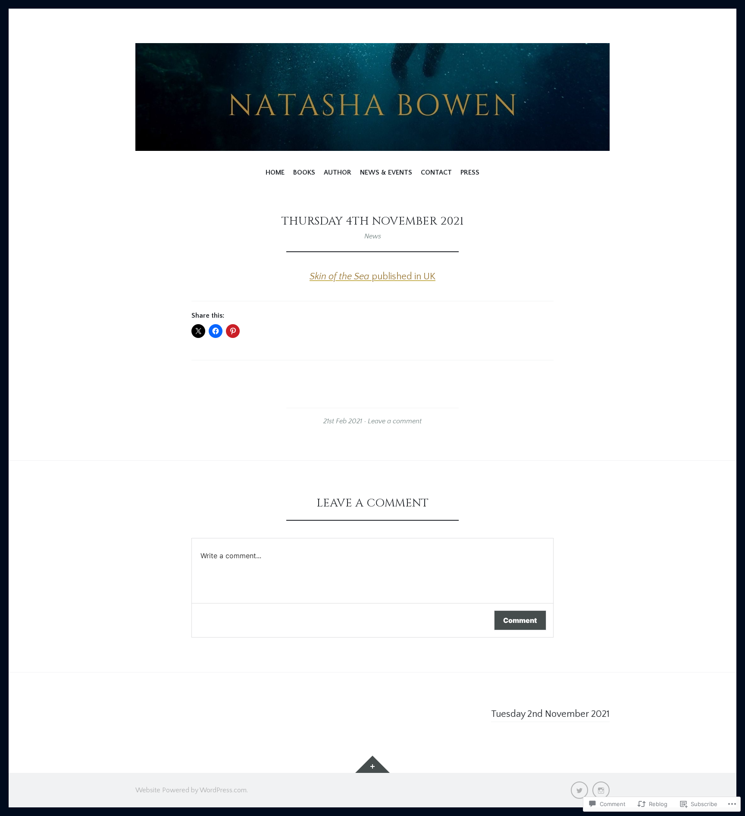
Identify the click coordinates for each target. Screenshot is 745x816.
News (372, 236)
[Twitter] (579, 790)
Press (469, 172)
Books (304, 172)
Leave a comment (395, 421)
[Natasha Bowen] (372, 97)
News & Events (386, 172)
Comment (520, 620)
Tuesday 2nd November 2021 (550, 714)
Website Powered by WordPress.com (191, 790)
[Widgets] (372, 764)
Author (337, 172)
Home (275, 172)
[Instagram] (601, 790)
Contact (436, 172)
